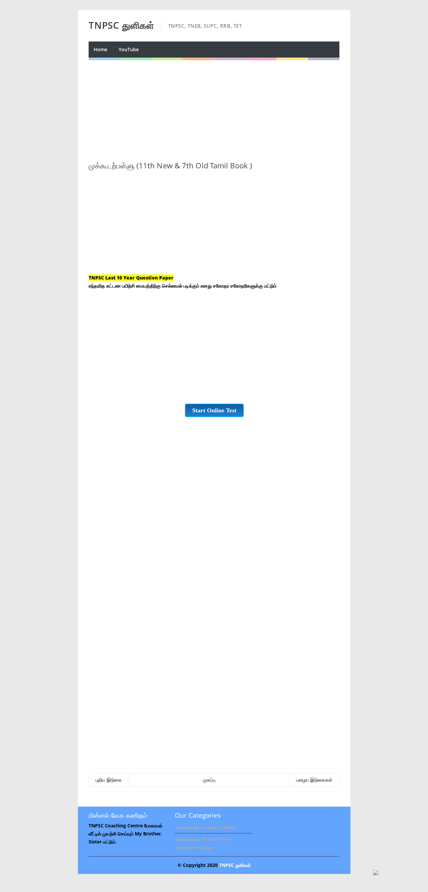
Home (100, 49)
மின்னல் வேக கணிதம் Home (206, 827)
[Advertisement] (214, 107)
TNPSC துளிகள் (235, 865)
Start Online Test (214, 410)
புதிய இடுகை (109, 780)
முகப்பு (209, 780)
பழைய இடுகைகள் (314, 780)
